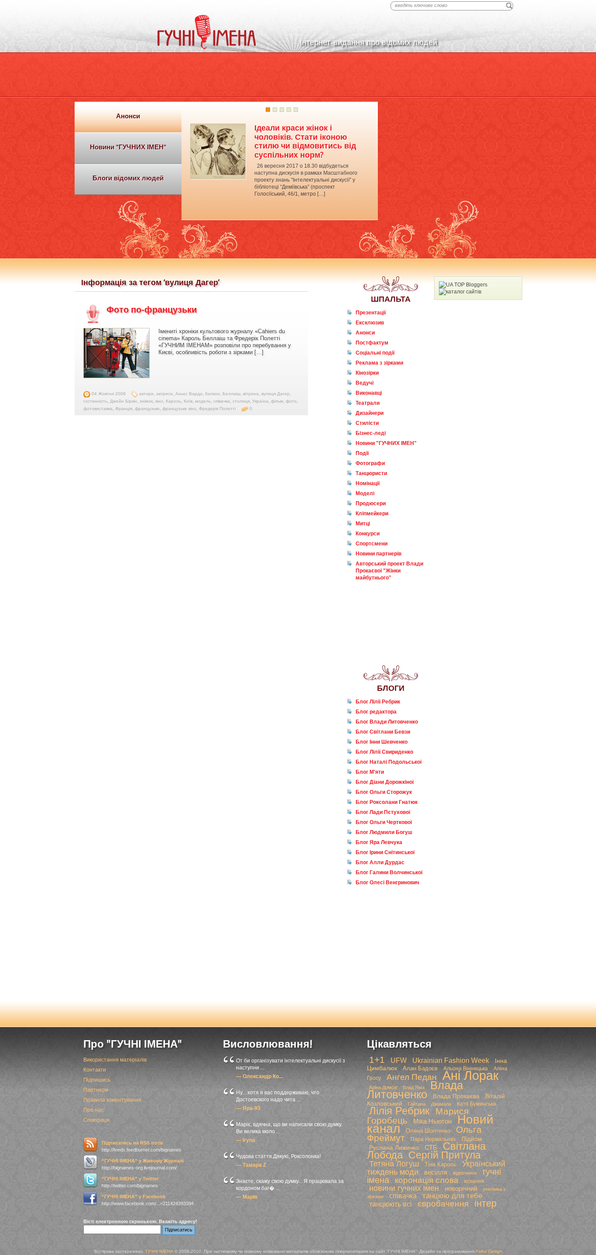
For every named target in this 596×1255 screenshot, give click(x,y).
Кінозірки (367, 373)
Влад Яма (414, 1087)
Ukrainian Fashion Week (450, 1060)
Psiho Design (489, 1251)
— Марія (246, 1197)
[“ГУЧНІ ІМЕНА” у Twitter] (90, 1180)
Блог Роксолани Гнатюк (387, 802)
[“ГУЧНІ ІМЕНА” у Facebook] (90, 1198)
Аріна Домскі (383, 1087)
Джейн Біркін (123, 401)
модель (203, 401)
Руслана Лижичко (394, 1147)
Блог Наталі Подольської (388, 762)
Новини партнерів (378, 554)
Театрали (368, 403)
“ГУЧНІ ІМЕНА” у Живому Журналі (143, 1160)
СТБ (431, 1147)
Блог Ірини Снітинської (385, 852)
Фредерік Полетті (217, 408)
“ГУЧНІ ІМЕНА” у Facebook (133, 1196)
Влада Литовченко (415, 1089)
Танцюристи (371, 473)
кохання (474, 1181)
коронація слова (427, 1180)
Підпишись (96, 1080)
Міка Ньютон (432, 1121)
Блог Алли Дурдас (380, 862)
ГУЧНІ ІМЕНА (159, 1251)
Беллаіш (231, 393)
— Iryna (245, 1140)
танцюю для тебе (452, 1196)
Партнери (95, 1090)
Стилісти (367, 423)
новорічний (461, 1188)
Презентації (371, 313)
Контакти (94, 1070)
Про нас (93, 1110)
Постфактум (372, 343)
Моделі (365, 493)
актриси (164, 393)
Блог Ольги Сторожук (384, 792)
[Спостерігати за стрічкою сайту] (90, 1145)
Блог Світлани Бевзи (383, 732)
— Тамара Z (251, 1165)
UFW (398, 1060)
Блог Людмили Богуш (384, 832)
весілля (435, 1172)
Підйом (472, 1138)
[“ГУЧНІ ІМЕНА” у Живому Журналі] (90, 1162)
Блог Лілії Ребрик (378, 702)
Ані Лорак (470, 1075)
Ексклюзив (370, 323)
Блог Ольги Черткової (384, 822)
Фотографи (370, 463)
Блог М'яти (370, 772)
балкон (212, 393)
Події (362, 453)
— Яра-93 (248, 1108)
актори (146, 393)
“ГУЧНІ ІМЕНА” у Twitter (130, 1178)
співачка (221, 401)
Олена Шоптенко (428, 1130)
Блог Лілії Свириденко (384, 752)
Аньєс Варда (188, 393)
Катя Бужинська (476, 1104)
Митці (363, 524)
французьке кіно (179, 408)
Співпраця (96, 1120)
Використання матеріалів (115, 1060)
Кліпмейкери (372, 513)
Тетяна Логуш (394, 1163)
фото (291, 401)
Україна (260, 401)
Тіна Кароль (440, 1164)
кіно (159, 401)
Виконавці (369, 393)
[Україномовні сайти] (460, 292)
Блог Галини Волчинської (389, 872)
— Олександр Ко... (259, 1076)
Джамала (441, 1104)
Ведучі (364, 383)
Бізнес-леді (371, 433)
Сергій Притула (444, 1155)
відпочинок (465, 1173)
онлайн (370, 594)
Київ (188, 401)
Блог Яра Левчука (379, 842)
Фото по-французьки (151, 309)
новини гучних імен (404, 1188)
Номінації (368, 483)
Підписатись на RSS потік (132, 1142)
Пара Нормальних (433, 1139)
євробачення (443, 1203)
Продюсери (371, 503)
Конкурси (368, 534)
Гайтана (416, 1104)
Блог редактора (376, 712)
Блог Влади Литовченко (387, 722)
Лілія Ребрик (399, 1111)
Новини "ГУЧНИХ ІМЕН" (386, 443)
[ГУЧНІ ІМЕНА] (207, 48)
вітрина (251, 393)
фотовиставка (98, 408)
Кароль (173, 401)
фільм (277, 401)
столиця (241, 401)
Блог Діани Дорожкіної (385, 782)
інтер (485, 1203)
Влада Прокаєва (456, 1096)
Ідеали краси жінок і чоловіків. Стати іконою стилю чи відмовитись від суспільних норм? (305, 141)
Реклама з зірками (379, 363)
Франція (123, 408)
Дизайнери (370, 413)
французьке (147, 408)
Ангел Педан (412, 1077)
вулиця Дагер (275, 393)
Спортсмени (371, 544)
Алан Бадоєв (420, 1068)
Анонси (365, 333)
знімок (146, 401)
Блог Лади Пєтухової (383, 812)
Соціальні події (375, 353)
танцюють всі (390, 1204)
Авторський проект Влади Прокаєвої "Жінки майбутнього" (389, 571)
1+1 (377, 1060)
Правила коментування (112, 1100)
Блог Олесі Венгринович (387, 882)
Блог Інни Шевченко (382, 742)
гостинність (95, 401)
